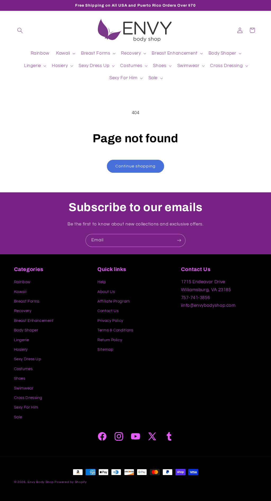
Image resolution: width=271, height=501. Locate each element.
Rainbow (22, 282)
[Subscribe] (179, 240)
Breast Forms (27, 301)
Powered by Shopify (71, 482)
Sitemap (105, 350)
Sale (18, 417)
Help (101, 282)
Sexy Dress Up (27, 359)
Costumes (23, 369)
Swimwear (24, 388)
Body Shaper (26, 330)
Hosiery (21, 350)
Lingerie (21, 340)
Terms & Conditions (115, 330)
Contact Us (108, 311)
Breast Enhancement (34, 321)
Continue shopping (135, 166)
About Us (106, 292)
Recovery (22, 311)
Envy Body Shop (40, 482)
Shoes (19, 378)
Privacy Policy (110, 321)
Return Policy (109, 340)
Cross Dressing (28, 398)
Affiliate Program (113, 301)
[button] (20, 30)
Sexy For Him (26, 407)
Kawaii (20, 292)
